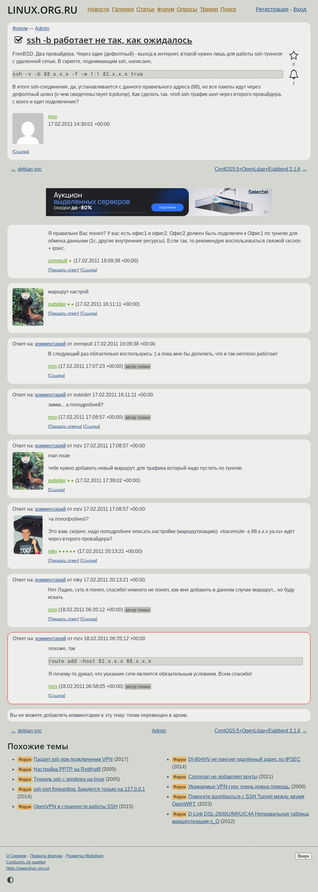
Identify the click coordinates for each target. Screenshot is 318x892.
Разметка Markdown (84, 856)
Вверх (303, 856)
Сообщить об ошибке (26, 862)
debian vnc (30, 169)
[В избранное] (294, 55)
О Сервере (16, 856)
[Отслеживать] (294, 74)
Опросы (187, 9)
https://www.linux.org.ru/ (27, 868)
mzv (52, 116)
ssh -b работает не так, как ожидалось (109, 40)
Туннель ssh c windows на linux (69, 779)
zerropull (57, 260)
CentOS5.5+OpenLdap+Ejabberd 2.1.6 (257, 169)
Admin (42, 28)
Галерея (123, 9)
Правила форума (46, 856)
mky (52, 551)
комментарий (50, 343)
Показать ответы (65, 426)
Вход (300, 9)
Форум (165, 9)
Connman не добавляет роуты (222, 776)
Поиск (228, 9)
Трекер (209, 9)
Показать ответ (63, 270)
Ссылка (21, 151)
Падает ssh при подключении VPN (73, 759)
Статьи (145, 9)
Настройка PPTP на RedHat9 (67, 769)
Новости (98, 9)
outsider (57, 304)
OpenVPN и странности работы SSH (76, 806)
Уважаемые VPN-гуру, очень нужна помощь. (239, 786)
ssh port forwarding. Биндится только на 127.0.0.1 (89, 789)
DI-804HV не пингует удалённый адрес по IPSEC (244, 759)
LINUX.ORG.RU (42, 9)
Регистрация (272, 9)
